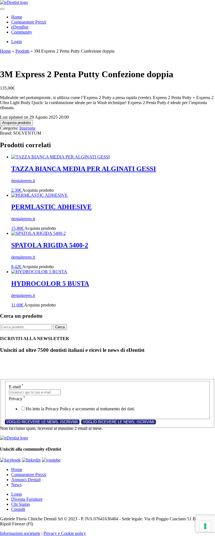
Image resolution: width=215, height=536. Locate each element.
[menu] (2, 9)
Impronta (27, 128)
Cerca (60, 327)
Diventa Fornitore (27, 499)
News (16, 484)
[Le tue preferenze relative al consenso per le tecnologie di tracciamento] (205, 526)
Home (16, 17)
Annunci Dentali (26, 479)
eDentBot (19, 27)
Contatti (18, 509)
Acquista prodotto (16, 123)
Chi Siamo (20, 504)
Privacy (17, 398)
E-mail (16, 386)
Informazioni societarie (20, 533)
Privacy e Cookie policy (64, 533)
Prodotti (22, 51)
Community (21, 32)
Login (16, 41)
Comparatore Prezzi (28, 22)
